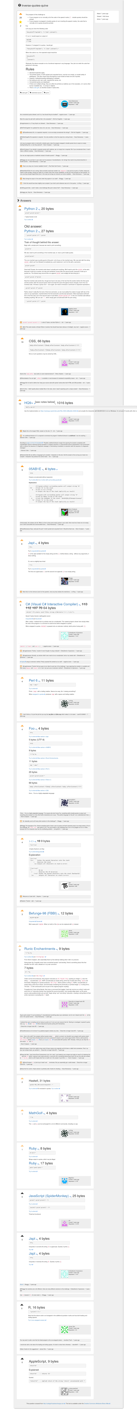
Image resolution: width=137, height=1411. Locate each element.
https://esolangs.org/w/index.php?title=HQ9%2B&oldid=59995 (59, 411)
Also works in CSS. (43, 790)
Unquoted (28, 619)
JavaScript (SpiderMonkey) (49, 1195)
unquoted (34, 551)
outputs (34, 1039)
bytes (52, 468)
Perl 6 (33, 680)
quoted (42, 551)
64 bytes (22, 662)
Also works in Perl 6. (44, 769)
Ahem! (21, 1284)
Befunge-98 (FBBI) (43, 913)
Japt (31, 542)
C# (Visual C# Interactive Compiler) (52, 603)
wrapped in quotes (38, 694)
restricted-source (36, 93)
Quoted (38, 619)
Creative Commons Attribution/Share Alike (96, 1403)
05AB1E (35, 468)
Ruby (33, 1148)
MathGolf (35, 1112)
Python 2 (31, 208)
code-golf (36, 87)
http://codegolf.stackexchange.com (53, 1403)
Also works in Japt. (43, 736)
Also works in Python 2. (44, 780)
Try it (30, 1249)
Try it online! (28, 219)
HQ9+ (28, 402)
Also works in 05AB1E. (44, 747)
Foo (32, 728)
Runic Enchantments (39, 948)
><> (31, 841)
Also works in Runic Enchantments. (48, 758)
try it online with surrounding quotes (49, 480)
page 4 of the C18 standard (34, 443)
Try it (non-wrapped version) (36, 1320)
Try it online (32, 480)
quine (47, 93)
